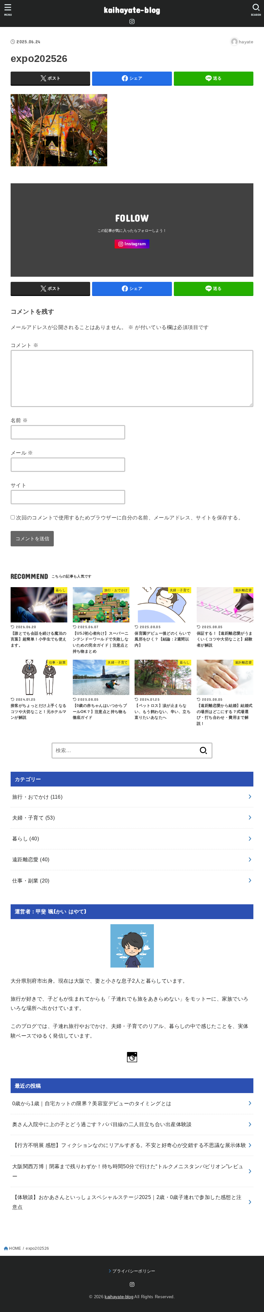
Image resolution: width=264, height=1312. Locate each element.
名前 (19, 420)
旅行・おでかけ (37, 797)
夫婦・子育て (33, 818)
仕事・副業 (31, 880)
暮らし (25, 838)
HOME (15, 1248)
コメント (24, 345)
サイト (18, 485)
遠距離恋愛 (31, 859)
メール (22, 453)
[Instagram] (132, 21)
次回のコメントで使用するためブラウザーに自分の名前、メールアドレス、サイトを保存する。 (129, 517)
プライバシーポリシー (133, 1271)
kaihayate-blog (132, 9)
